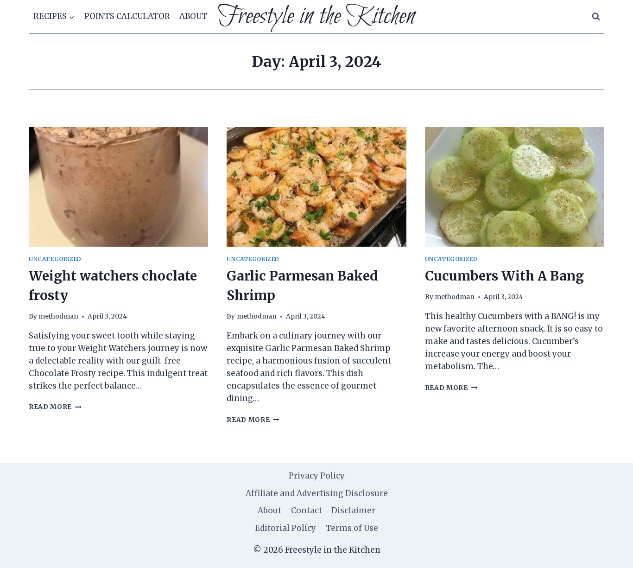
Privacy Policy (317, 476)
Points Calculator (127, 16)
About (193, 16)
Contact (306, 510)
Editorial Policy (285, 528)
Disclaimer (353, 510)
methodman (58, 316)
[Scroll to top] (609, 553)
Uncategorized (55, 258)
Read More (55, 407)
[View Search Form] (596, 16)
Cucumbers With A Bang (504, 276)
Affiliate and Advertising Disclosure (317, 493)
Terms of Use (352, 528)
